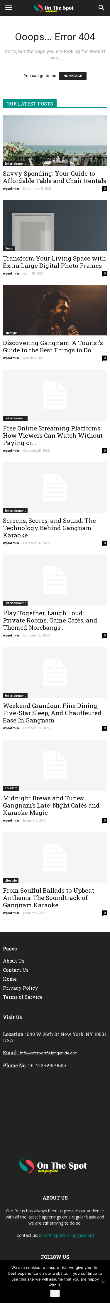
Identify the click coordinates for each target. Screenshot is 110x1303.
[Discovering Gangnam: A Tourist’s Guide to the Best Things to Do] (55, 310)
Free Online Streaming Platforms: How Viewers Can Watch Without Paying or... (53, 435)
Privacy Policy (20, 988)
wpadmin (11, 188)
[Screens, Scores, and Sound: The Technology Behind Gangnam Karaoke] (55, 487)
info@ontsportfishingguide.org (48, 1053)
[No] (103, 1282)
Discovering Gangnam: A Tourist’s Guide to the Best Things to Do (53, 346)
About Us (13, 961)
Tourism (11, 788)
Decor (9, 248)
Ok (55, 1293)
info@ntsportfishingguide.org (66, 1235)
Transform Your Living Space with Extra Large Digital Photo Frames (54, 262)
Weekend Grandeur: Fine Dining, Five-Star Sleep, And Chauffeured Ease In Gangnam (52, 712)
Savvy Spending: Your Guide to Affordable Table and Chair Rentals (54, 177)
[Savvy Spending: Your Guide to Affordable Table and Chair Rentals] (55, 140)
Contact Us (15, 970)
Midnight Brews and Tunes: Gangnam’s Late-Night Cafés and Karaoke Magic (51, 805)
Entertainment (15, 163)
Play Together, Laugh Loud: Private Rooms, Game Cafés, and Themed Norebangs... (50, 620)
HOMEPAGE (73, 76)
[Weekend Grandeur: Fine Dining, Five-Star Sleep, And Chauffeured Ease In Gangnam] (55, 672)
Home (10, 979)
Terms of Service (23, 997)
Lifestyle (11, 333)
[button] (102, 8)
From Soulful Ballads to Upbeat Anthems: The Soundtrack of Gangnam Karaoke (48, 897)
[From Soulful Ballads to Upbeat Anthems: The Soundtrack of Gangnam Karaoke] (55, 857)
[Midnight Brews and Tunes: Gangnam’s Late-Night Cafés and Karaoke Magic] (55, 765)
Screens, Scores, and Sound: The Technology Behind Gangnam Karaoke (49, 527)
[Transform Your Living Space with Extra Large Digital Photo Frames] (55, 225)
